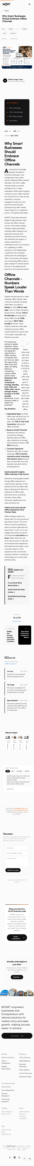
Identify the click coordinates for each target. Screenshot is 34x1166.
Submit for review (13, 870)
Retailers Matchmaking (6, 1068)
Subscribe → (17, 977)
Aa (30, 1158)
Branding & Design (25, 1077)
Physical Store (6, 1087)
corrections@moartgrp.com (20, 810)
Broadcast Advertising (22, 1065)
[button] (29, 4)
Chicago (19, 771)
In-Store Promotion (25, 1073)
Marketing (22, 1054)
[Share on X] (10, 1157)
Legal (18, 1149)
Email (4, 33)
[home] (6, 4)
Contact (23, 1149)
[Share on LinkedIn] (15, 1157)
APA (8, 771)
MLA (13, 771)
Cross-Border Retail (8, 1083)
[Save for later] (24, 1158)
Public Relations (24, 1070)
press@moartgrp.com (20, 808)
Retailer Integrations (8, 1057)
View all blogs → (17, 621)
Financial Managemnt (5, 1095)
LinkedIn (10, 29)
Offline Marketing (25, 1057)
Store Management (8, 1090)
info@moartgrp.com (11, 663)
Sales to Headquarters (6, 1062)
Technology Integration (6, 1100)
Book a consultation (16, 937)
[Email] (19, 1157)
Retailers (4, 1054)
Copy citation (10, 789)
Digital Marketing (24, 1061)
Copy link (13, 33)
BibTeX (27, 771)
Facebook (24, 29)
